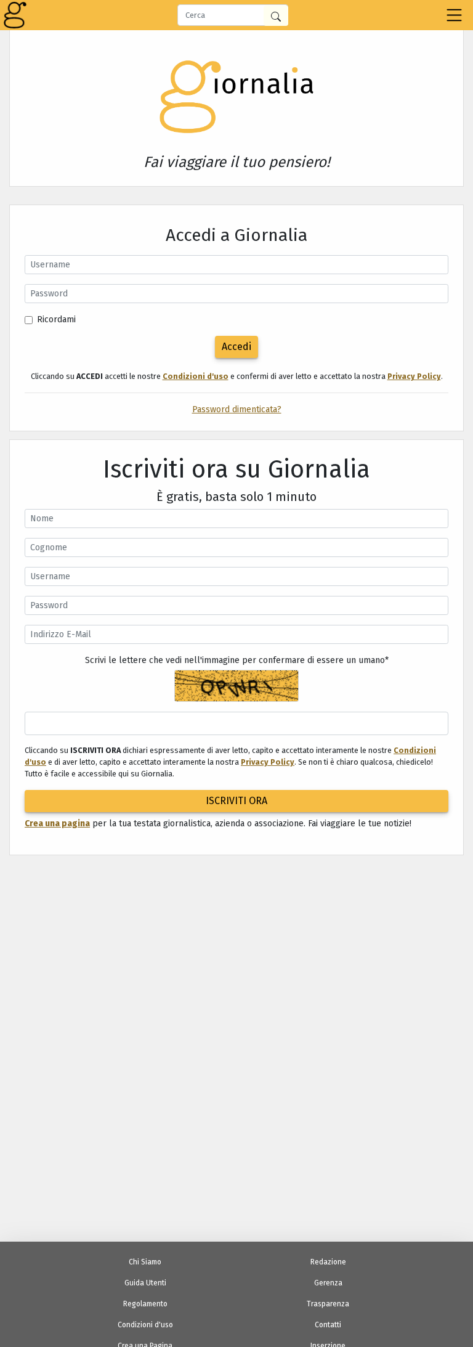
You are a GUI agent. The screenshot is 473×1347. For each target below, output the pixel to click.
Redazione (328, 1262)
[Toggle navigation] (454, 15)
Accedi (236, 346)
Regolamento (145, 1304)
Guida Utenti (145, 1283)
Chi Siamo (145, 1262)
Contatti (328, 1325)
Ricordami (56, 319)
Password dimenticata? (236, 409)
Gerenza (328, 1283)
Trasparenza (328, 1304)
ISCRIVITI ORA (236, 801)
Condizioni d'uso (145, 1325)
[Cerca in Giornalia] (276, 16)
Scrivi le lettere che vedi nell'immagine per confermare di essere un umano (237, 660)
